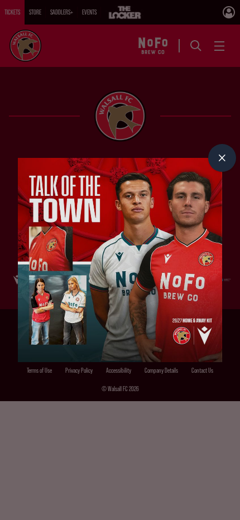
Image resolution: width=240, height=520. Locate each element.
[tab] (222, 157)
